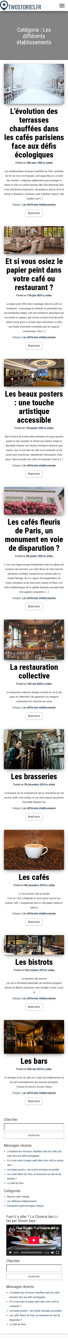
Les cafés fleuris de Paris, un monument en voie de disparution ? (34, 535)
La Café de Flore (15, 1183)
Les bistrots (34, 962)
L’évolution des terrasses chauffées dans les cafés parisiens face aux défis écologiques (34, 133)
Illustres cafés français (18, 1196)
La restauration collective (34, 671)
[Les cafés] (34, 850)
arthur (48, 295)
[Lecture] (10, 1252)
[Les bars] (34, 1037)
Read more (34, 213)
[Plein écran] (57, 1252)
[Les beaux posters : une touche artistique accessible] (34, 373)
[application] (34, 1240)
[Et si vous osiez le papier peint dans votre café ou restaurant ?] (34, 240)
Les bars (34, 1061)
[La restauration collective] (34, 640)
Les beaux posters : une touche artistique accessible (34, 407)
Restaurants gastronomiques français (25, 1205)
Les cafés (34, 877)
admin (49, 162)
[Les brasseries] (34, 749)
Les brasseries (34, 776)
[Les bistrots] (34, 945)
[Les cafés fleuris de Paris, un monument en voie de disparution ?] (34, 501)
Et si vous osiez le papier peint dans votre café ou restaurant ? (34, 274)
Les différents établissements (39, 204)
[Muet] (52, 1252)
